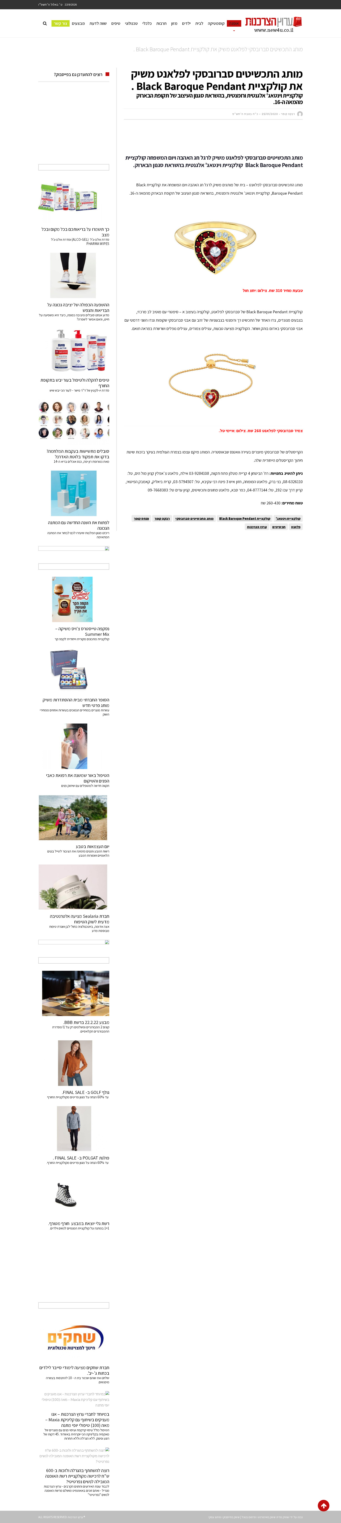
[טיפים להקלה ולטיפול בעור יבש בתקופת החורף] (73, 351)
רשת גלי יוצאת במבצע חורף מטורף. (78, 1223)
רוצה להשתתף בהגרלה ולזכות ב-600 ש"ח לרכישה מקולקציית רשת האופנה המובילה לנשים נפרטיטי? (77, 1476)
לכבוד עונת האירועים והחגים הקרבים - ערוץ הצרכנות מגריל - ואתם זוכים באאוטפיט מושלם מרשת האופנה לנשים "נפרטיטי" (76, 1490)
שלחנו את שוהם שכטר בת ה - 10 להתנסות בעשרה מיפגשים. (77, 1380)
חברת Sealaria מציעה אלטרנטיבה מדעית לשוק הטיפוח (79, 919)
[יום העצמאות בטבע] (73, 817)
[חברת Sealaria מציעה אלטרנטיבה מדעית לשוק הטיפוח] (73, 887)
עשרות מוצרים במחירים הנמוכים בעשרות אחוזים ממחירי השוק (74, 712)
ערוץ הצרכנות (257, 527)
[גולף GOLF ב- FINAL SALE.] (73, 1063)
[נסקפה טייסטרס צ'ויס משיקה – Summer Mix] (73, 599)
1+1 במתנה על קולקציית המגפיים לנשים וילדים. (79, 1228)
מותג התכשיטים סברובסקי (194, 518)
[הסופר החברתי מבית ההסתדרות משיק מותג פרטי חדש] (73, 670)
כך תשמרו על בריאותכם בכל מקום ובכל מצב (75, 232)
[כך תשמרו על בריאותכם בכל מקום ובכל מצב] (73, 200)
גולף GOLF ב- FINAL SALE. (85, 1092)
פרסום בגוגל (249, 1517)
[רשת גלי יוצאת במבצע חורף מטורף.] (73, 1194)
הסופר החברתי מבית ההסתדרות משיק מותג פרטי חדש (76, 702)
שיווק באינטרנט (267, 1517)
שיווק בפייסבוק (231, 1517)
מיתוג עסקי (214, 1517)
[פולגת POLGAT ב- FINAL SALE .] (73, 1129)
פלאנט (295, 527)
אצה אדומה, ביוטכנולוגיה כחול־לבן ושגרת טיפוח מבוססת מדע (79, 928)
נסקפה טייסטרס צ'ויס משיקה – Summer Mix (82, 631)
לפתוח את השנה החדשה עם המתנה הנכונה (78, 525)
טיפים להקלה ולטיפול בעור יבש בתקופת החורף (74, 383)
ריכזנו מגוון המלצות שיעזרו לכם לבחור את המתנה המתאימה (78, 535)
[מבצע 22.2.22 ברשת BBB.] (73, 993)
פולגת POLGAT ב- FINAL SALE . (81, 1158)
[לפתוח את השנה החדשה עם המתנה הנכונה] (73, 493)
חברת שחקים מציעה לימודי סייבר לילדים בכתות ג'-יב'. (74, 1370)
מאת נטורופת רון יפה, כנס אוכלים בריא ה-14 (81, 461)
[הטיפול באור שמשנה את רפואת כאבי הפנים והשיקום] (73, 746)
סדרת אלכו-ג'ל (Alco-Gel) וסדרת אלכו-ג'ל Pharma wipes (80, 241)
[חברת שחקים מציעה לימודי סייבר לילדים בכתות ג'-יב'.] (73, 1338)
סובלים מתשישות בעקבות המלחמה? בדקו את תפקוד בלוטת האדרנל (77, 454)
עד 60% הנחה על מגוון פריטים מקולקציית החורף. (77, 1162)
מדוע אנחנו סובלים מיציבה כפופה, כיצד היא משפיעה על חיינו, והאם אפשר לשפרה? (74, 317)
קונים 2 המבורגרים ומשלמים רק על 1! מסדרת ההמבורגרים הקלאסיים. (80, 1029)
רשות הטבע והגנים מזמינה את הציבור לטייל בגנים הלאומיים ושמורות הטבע (78, 853)
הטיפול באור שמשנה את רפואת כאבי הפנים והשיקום (77, 778)
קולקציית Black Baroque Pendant (244, 518)
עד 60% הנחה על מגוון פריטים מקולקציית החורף (78, 1097)
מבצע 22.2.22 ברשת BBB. (86, 1022)
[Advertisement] (218, 137)
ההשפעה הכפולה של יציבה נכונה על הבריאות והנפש (78, 307)
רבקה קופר (162, 518)
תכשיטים (279, 527)
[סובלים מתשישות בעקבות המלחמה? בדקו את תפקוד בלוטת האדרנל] (73, 422)
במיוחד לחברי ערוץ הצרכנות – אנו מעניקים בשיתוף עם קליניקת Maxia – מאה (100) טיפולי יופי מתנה (77, 1419)
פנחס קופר (141, 518)
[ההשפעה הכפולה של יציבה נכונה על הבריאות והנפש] (73, 275)
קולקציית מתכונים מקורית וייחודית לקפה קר (82, 639)
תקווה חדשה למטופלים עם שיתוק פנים (84, 785)
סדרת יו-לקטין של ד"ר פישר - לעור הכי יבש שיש (79, 390)
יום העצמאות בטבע (92, 846)
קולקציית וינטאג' (288, 518)
